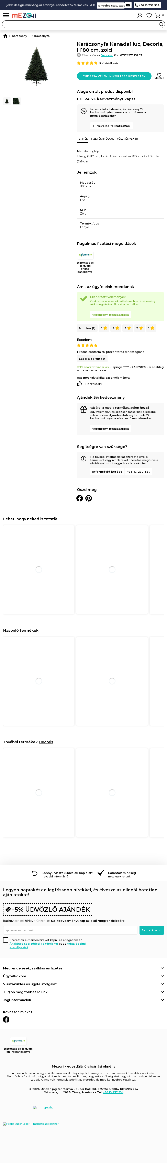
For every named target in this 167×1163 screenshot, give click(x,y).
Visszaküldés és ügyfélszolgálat (30, 984)
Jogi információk (17, 1000)
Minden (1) (87, 328)
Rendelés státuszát (111, 5)
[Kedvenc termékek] (149, 15)
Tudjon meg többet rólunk (25, 992)
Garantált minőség (122, 873)
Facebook (6, 1019)
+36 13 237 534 (149, 5)
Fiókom (140, 15)
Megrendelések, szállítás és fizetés (33, 968)
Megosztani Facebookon (79, 498)
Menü (6, 15)
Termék (82, 138)
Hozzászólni (93, 383)
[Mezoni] (5, 36)
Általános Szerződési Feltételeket (34, 943)
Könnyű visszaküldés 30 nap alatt (67, 873)
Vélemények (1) (127, 138)
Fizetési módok (102, 138)
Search (161, 24)
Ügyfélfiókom (14, 976)
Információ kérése (107, 471)
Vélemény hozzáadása (110, 314)
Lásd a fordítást (92, 358)
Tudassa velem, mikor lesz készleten (114, 76)
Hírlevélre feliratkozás (111, 125)
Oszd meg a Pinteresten (88, 498)
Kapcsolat (128, 5)
